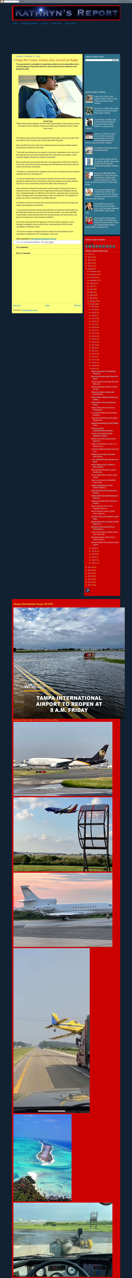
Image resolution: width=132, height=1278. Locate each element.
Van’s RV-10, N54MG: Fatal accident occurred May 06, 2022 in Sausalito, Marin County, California (106, 110)
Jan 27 (94, 318)
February (93, 301)
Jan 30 (94, 309)
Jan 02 (94, 560)
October (92, 277)
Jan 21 (94, 333)
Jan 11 (94, 357)
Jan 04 (94, 554)
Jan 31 (94, 306)
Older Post (77, 305)
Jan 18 (94, 342)
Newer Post (17, 305)
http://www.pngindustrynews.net (43, 239)
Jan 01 (94, 563)
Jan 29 (94, 312)
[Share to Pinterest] (52, 242)
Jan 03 (94, 557)
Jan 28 (94, 315)
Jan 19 (94, 339)
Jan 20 (94, 336)
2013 (90, 579)
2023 (90, 254)
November (93, 274)
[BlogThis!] (47, 242)
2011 (90, 585)
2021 (90, 260)
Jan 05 (94, 551)
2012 (90, 582)
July (91, 286)
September (93, 280)
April (92, 295)
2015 (90, 573)
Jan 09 (94, 362)
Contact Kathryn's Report (29, 23)
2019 (90, 266)
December (93, 271)
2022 (90, 257)
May (91, 292)
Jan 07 (94, 368)
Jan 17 (94, 345)
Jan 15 (94, 351)
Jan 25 (94, 324)
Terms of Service (70, 23)
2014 (90, 576)
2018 (90, 269)
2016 (90, 570)
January (92, 304)
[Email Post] (42, 242)
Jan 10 (94, 360)
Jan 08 (94, 365)
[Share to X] (49, 242)
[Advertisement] (66, 39)
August (92, 283)
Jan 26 (94, 321)
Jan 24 (94, 327)
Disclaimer (44, 23)
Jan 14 (94, 354)
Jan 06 (94, 548)
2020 (90, 263)
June (91, 289)
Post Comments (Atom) (29, 310)
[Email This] (45, 242)
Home (15, 23)
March (92, 298)
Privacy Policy (56, 23)
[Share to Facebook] (51, 242)
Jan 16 (94, 348)
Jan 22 (94, 330)
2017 (90, 567)
